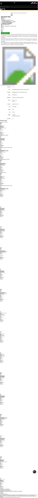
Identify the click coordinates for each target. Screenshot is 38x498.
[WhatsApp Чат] (7, 491)
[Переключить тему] (0, 9)
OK (1, 25)
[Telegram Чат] (2, 491)
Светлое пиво (12, 26)
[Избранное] (12, 15)
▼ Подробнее (3, 37)
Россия (17, 97)
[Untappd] (20, 491)
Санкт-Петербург (21, 97)
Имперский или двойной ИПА (5, 26)
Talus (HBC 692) (14, 94)
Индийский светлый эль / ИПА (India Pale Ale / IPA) (19, 92)
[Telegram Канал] (16, 491)
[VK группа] (11, 491)
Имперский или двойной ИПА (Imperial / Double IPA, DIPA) (20, 89)
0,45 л (13, 109)
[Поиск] (4, 9)
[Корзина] (3, 9)
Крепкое (15, 26)
